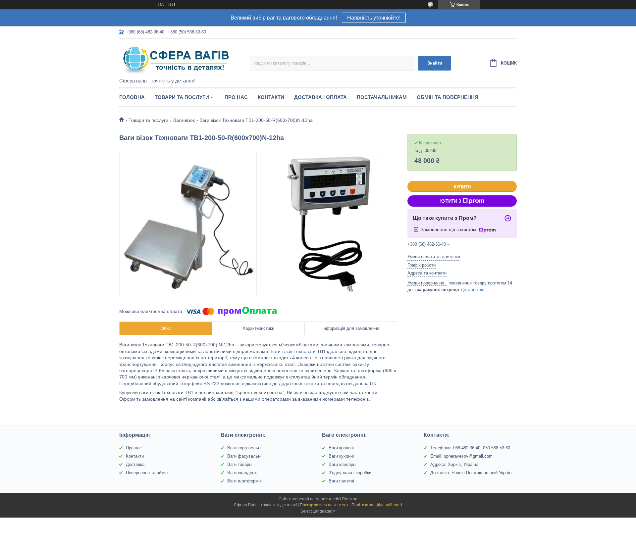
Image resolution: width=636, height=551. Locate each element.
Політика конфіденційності (376, 505)
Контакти (271, 97)
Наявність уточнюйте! (373, 18)
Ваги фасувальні (244, 456)
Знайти (434, 63)
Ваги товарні (239, 464)
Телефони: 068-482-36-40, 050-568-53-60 (470, 447)
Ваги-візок (184, 120)
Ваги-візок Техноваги (293, 351)
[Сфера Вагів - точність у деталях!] (177, 58)
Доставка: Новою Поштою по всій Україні (471, 472)
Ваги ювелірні (342, 464)
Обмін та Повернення (447, 97)
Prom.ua (349, 499)
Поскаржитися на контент (324, 505)
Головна (132, 97)
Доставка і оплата (320, 97)
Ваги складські (242, 472)
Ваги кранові (341, 447)
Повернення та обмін (147, 472)
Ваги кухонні (341, 456)
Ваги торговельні (244, 447)
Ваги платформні (244, 480)
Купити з (450, 201)
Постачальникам (382, 97)
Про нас (236, 97)
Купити (462, 186)
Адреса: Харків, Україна (454, 464)
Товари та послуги (182, 97)
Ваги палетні (341, 480)
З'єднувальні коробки (350, 472)
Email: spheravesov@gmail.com (461, 456)
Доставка (135, 464)
